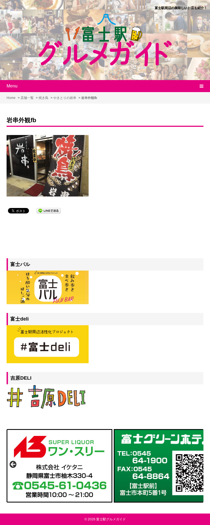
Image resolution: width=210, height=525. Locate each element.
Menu (12, 86)
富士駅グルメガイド (111, 519)
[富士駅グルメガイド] (105, 39)
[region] (105, 466)
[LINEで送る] (49, 210)
